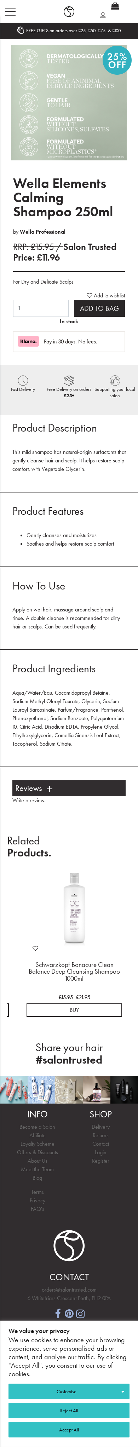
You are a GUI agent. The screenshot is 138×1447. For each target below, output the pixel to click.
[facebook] (57, 1313)
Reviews (28, 788)
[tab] (69, 788)
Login (101, 1152)
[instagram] (80, 1313)
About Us (37, 1160)
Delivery (101, 1126)
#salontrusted (69, 1060)
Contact (100, 1143)
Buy (77, 1010)
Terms (37, 1192)
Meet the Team (37, 1169)
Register (100, 1160)
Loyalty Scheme (37, 1143)
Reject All (69, 1410)
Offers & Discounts (37, 1152)
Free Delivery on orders (69, 392)
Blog (37, 1177)
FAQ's (37, 1209)
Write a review (28, 800)
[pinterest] (69, 1313)
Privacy (37, 1200)
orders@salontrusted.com (69, 1289)
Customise (66, 1391)
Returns (101, 1135)
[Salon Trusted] (69, 11)
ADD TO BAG (99, 308)
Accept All (69, 1429)
